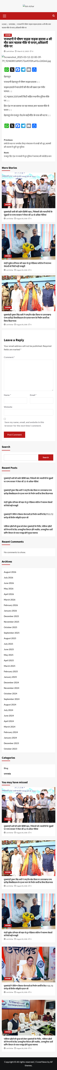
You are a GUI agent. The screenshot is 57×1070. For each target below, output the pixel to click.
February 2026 (11, 605)
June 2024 (9, 715)
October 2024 (10, 693)
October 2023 (10, 748)
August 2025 (10, 638)
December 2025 (11, 616)
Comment (9, 357)
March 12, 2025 (23, 51)
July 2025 (8, 644)
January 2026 (10, 610)
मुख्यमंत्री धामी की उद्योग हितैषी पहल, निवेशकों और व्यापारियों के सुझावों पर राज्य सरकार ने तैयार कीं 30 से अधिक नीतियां (28, 213)
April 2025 (9, 660)
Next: (27, 154)
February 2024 (11, 732)
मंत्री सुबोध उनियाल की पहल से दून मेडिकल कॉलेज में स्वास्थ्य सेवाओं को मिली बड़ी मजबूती (28, 504)
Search (6, 447)
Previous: (27, 143)
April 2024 (9, 721)
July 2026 (8, 577)
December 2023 (11, 743)
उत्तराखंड (8, 35)
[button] (4, 15)
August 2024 (10, 704)
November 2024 (11, 688)
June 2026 (9, 583)
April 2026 (9, 594)
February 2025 (11, 671)
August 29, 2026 (21, 218)
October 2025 (10, 627)
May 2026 (8, 588)
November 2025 (11, 621)
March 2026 (9, 599)
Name (7, 395)
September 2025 (12, 633)
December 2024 (11, 682)
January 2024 (10, 737)
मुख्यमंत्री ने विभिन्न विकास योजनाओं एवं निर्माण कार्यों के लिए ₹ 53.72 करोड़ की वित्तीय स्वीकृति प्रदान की (28, 516)
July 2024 (8, 710)
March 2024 (9, 726)
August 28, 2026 (21, 1048)
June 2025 (9, 649)
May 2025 (8, 655)
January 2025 (10, 677)
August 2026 (10, 572)
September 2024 (12, 699)
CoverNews (41, 1061)
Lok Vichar (10, 51)
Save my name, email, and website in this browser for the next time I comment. (24, 424)
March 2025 (9, 666)
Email (33, 395)
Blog (6, 768)
